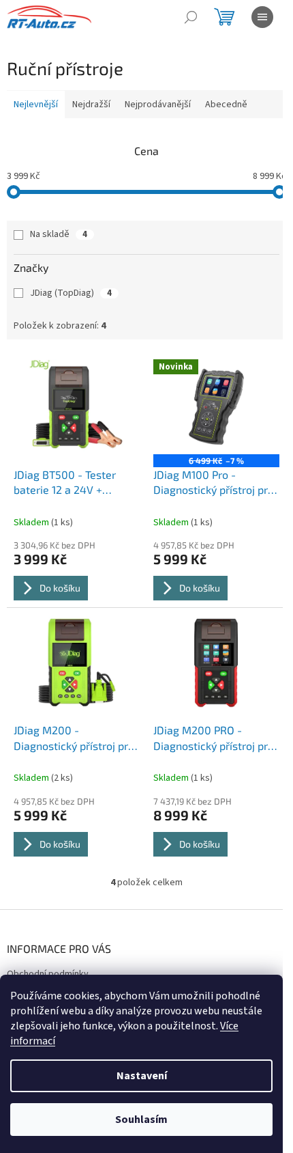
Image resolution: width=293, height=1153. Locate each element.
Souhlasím (141, 1119)
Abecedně (226, 104)
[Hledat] (190, 17)
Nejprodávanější (158, 104)
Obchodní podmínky (48, 974)
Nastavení (142, 1075)
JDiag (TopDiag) (71, 293)
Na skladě (58, 234)
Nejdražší (91, 104)
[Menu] (262, 17)
